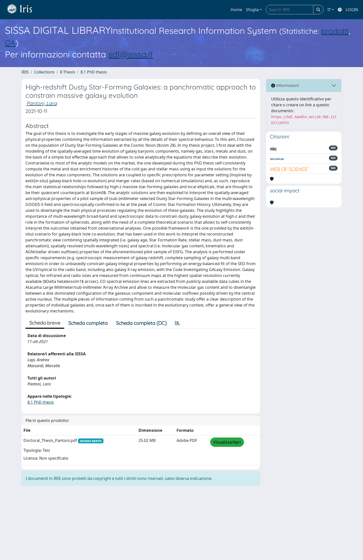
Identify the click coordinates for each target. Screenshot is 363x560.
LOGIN (352, 9)
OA (10, 43)
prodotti (335, 31)
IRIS (25, 72)
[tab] (177, 323)
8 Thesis (67, 72)
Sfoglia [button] (252, 9)
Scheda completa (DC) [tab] (141, 323)
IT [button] (329, 9)
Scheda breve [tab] (44, 323)
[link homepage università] (23, 9)
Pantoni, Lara (41, 103)
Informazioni (287, 85)
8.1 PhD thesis (94, 72)
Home (236, 9)
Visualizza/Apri (227, 442)
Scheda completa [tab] (88, 323)
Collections (44, 72)
